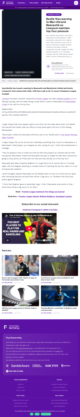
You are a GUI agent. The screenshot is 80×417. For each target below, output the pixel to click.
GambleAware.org (25, 348)
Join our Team (20, 390)
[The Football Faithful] (8, 3)
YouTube (53, 210)
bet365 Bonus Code (20, 403)
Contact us (20, 387)
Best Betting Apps (59, 406)
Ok (32, 414)
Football (21, 3)
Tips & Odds (33, 3)
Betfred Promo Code (20, 406)
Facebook (27, 210)
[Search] (76, 3)
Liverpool (5, 99)
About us (20, 384)
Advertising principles (57, 7)
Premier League (54, 14)
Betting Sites (46, 3)
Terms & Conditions (59, 387)
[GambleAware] (20, 365)
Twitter (45, 210)
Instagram (36, 210)
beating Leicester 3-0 (65, 99)
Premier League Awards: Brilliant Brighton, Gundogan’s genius (45, 196)
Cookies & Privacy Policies (59, 384)
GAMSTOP (59, 351)
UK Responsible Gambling (59, 390)
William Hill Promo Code (20, 400)
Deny (37, 414)
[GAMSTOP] (51, 365)
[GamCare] (65, 365)
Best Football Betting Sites (59, 403)
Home (4, 81)
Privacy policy (46, 414)
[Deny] (78, 413)
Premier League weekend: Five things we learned (43, 192)
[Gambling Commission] (37, 365)
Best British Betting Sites (59, 400)
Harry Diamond (57, 63)
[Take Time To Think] (14, 371)
